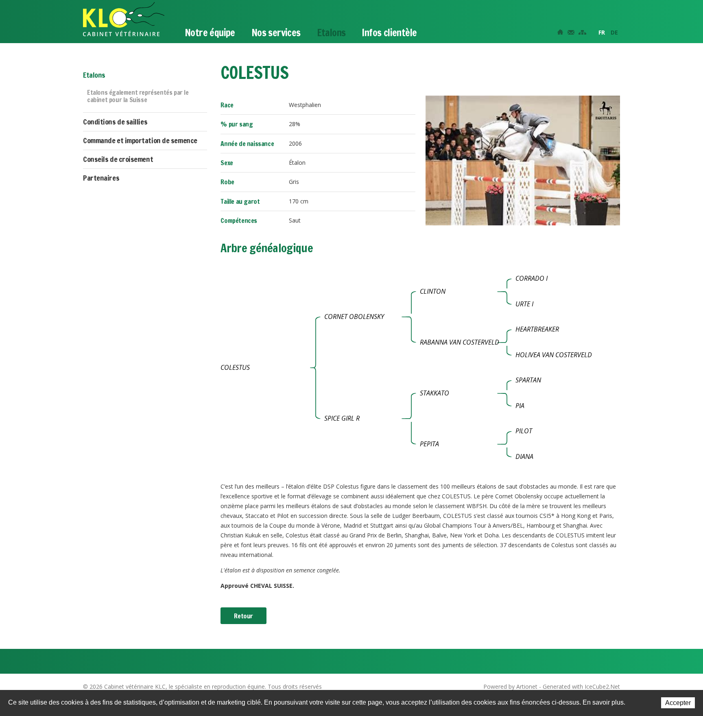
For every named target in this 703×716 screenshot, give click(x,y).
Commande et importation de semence (140, 140)
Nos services (276, 32)
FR (601, 32)
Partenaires (101, 177)
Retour (243, 615)
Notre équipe (210, 32)
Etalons (331, 32)
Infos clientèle (389, 32)
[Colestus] (523, 160)
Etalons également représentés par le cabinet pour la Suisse (138, 96)
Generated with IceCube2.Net (581, 686)
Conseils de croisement (118, 159)
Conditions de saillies (115, 121)
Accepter (678, 702)
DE (614, 32)
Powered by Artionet (510, 686)
